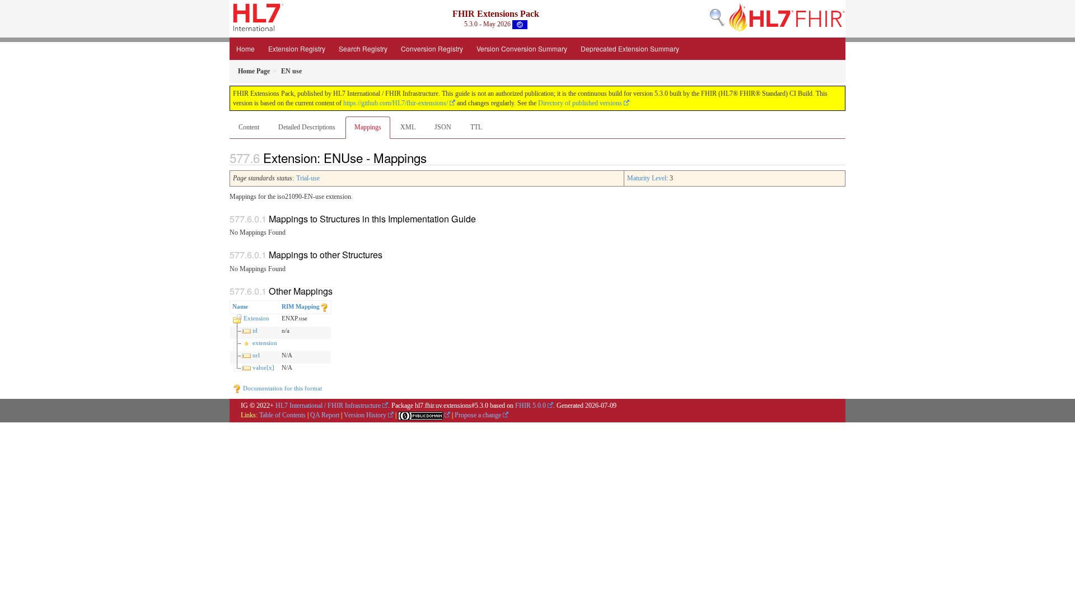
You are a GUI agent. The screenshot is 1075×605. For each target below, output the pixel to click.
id (255, 330)
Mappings (367, 127)
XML (407, 127)
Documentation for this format (281, 388)
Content (249, 127)
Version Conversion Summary (521, 48)
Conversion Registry (432, 48)
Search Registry (363, 48)
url (256, 355)
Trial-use (308, 178)
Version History (365, 415)
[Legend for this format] (324, 306)
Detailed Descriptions (306, 127)
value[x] (263, 367)
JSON (442, 127)
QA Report (324, 415)
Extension (256, 318)
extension (265, 342)
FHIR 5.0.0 (530, 405)
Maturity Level (646, 178)
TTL (476, 127)
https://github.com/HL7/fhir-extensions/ (395, 103)
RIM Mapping (301, 306)
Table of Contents (282, 415)
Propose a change (478, 415)
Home (245, 48)
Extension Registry (296, 48)
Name (240, 306)
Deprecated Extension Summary (630, 48)
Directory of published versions (580, 103)
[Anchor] (433, 157)
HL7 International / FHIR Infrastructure (328, 405)
